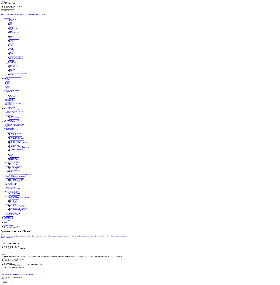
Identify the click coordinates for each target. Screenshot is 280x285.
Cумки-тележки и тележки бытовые (12, 113)
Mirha (7, 79)
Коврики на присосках (12, 162)
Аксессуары (9, 171)
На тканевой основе (11, 33)
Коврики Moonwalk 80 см (15, 182)
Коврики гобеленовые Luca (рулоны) (18, 208)
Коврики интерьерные (12, 204)
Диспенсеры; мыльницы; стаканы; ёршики (20, 172)
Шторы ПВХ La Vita (14, 134)
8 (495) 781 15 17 (17, 6)
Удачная (11, 23)
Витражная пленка (8, 216)
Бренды (7, 14)
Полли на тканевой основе (16, 58)
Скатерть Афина (10, 107)
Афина (11, 52)
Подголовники (10, 175)
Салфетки (8, 92)
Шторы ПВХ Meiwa (14, 137)
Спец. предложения (19, 14)
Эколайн (11, 61)
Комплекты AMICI (14, 159)
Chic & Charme (13, 28)
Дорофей (11, 154)
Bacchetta (11, 163)
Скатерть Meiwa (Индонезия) (13, 103)
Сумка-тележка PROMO (15, 117)
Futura (10, 24)
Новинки (11, 14)
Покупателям (27, 14)
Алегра (11, 35)
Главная (5, 222)
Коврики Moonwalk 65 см (15, 180)
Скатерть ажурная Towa (12, 105)
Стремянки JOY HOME (12, 129)
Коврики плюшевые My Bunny (17, 210)
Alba (7, 82)
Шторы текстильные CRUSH (16, 149)
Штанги (11, 150)
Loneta (8, 81)
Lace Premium (12, 69)
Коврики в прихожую (11, 196)
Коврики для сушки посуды (13, 188)
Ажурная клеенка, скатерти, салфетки (15, 75)
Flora (10, 37)
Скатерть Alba (9, 99)
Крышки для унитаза (11, 183)
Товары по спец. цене (9, 218)
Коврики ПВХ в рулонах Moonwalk (15, 178)
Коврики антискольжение (12, 189)
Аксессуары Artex (10, 187)
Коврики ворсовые (11, 151)
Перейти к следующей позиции (25, 274)
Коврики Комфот (13, 201)
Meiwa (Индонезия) (14, 32)
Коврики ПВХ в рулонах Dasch (14, 166)
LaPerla (11, 20)
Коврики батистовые (14, 195)
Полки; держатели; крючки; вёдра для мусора (20, 174)
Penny (10, 40)
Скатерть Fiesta (10, 100)
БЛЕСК (11, 74)
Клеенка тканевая (8, 78)
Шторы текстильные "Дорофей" (17, 146)
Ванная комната (7, 130)
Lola (10, 71)
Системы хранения (11, 184)
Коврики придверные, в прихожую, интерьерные (16, 191)
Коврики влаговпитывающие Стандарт (19, 197)
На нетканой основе (11, 19)
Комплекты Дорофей (14, 161)
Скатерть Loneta (10, 102)
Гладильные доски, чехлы (10, 121)
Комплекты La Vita (14, 158)
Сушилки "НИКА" (11, 112)
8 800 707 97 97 (18, 7)
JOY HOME (12, 95)
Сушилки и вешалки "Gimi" (13, 109)
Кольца (11, 144)
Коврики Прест (13, 202)
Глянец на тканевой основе (16, 54)
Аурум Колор (12, 50)
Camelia (11, 27)
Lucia (7, 85)
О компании (34, 14)
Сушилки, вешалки (8, 108)
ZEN (10, 29)
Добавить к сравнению (6, 237)
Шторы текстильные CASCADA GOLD (19, 147)
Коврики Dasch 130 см (14, 167)
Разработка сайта (5, 283)
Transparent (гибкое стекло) (16, 67)
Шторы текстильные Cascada (16, 138)
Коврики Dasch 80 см (14, 170)
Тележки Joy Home (14, 119)
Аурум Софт (12, 62)
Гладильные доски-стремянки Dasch (15, 124)
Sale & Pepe (12, 26)
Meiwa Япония (13, 65)
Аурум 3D (11, 49)
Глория (11, 53)
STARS (11, 44)
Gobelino (8, 87)
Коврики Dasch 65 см (14, 168)
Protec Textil (12, 96)
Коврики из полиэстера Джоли (17, 209)
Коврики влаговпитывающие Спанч (15, 176)
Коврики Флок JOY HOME (16, 193)
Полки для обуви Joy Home (13, 213)
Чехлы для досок (10, 126)
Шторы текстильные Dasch (16, 141)
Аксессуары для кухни (9, 185)
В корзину (3, 254)
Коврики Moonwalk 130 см (16, 179)
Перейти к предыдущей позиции (9, 274)
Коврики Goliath (13, 200)
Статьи (39, 14)
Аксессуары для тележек (12, 120)
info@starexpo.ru (5, 279)
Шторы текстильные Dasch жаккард (18, 142)
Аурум (11, 48)
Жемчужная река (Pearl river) (16, 56)
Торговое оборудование (9, 217)
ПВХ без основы (10, 64)
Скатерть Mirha (10, 104)
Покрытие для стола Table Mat (13, 77)
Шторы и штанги (10, 132)
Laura (7, 88)
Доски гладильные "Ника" (13, 123)
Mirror (10, 22)
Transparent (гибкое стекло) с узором (18, 73)
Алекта (11, 46)
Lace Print (11, 70)
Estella (7, 86)
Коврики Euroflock (14, 199)
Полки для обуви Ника (12, 214)
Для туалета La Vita (14, 157)
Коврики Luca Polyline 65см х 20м (17, 205)
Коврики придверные (11, 192)
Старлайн (11, 60)
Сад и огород (7, 220)
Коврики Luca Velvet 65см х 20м (17, 206)
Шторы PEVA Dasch (14, 145)
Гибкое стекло (9, 91)
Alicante (8, 83)
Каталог (3, 14)
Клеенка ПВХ (7, 18)
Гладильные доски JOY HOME (14, 125)
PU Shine (11, 43)
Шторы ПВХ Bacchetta (15, 133)
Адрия (11, 45)
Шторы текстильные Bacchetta (16, 140)
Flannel (11, 31)
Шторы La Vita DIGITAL (15, 136)
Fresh (10, 155)
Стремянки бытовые (9, 128)
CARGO (11, 116)
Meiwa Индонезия (13, 66)
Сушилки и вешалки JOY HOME (14, 111)
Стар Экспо (12, 98)
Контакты (43, 14)
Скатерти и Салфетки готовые (11, 90)
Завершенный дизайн (14, 57)
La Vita (11, 153)
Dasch (10, 94)
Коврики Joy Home (14, 164)
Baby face (11, 36)
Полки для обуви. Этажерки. (11, 212)
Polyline (11, 41)
